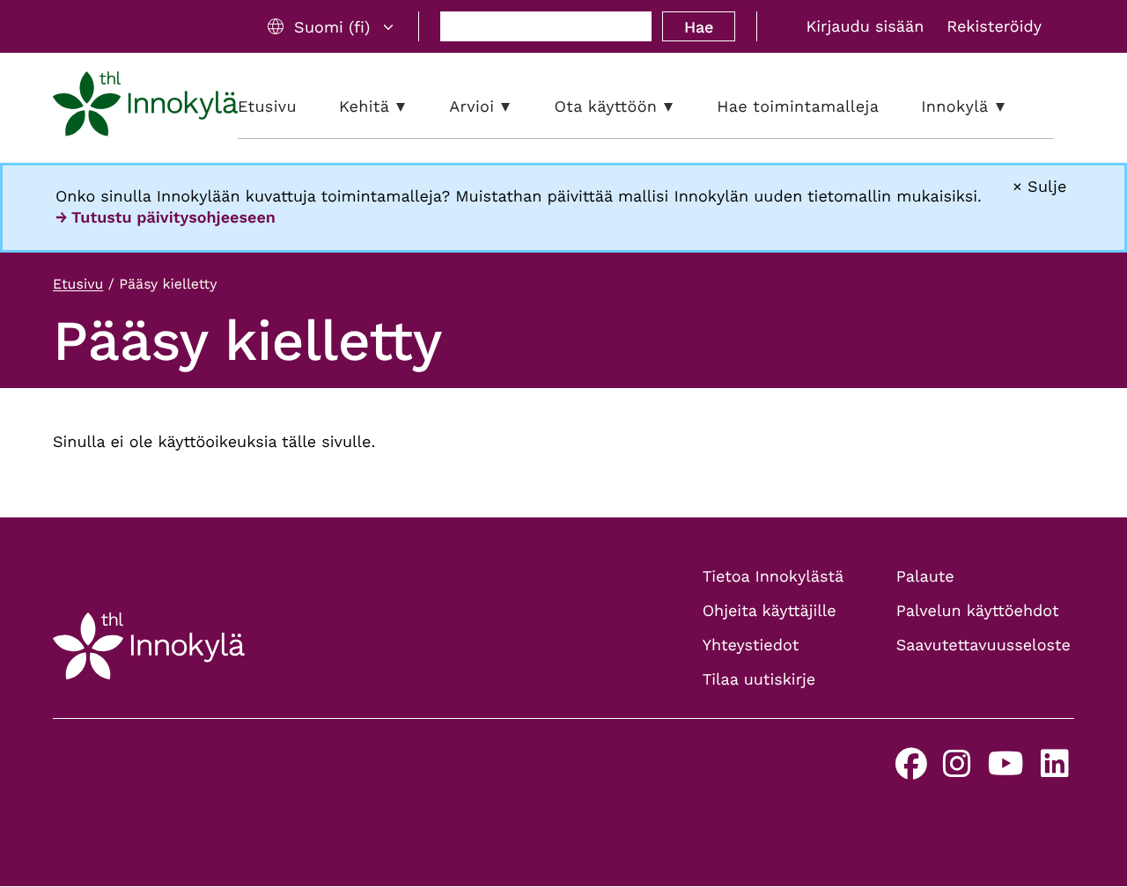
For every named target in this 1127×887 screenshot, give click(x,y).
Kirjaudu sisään (865, 27)
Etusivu (78, 283)
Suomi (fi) (332, 27)
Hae (698, 27)
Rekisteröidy (994, 27)
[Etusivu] (145, 107)
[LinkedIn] (1055, 770)
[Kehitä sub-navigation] (413, 107)
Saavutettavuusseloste (983, 645)
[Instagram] (957, 770)
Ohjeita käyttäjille (769, 611)
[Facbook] (911, 770)
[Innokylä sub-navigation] (1013, 107)
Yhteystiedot (751, 645)
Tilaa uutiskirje (759, 680)
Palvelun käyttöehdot (977, 611)
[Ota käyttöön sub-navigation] (681, 107)
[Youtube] (1006, 770)
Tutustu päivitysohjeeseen (173, 218)
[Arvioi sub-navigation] (518, 107)
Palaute (925, 577)
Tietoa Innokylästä (773, 577)
